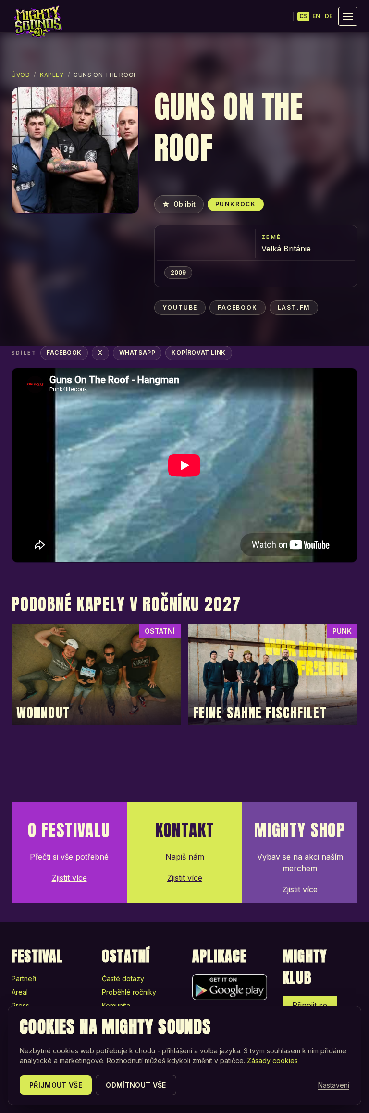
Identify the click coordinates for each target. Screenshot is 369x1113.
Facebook (237, 307)
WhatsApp (137, 352)
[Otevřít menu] (347, 16)
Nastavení (333, 1085)
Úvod (21, 74)
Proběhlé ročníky (129, 992)
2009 (178, 272)
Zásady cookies (272, 1060)
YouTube (180, 307)
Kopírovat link (198, 352)
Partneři (24, 979)
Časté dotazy (123, 979)
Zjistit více (69, 878)
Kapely (52, 74)
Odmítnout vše (136, 1085)
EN (316, 16)
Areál (20, 992)
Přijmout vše (55, 1085)
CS (303, 16)
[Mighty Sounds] (37, 21)
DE (328, 16)
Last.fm (294, 307)
